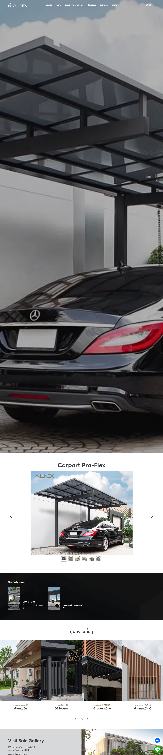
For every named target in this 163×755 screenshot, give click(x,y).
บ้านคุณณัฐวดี (143, 708)
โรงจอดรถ (92, 4)
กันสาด (58, 4)
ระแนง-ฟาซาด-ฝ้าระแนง (75, 4)
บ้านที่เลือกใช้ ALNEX (20, 705)
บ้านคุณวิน (20, 708)
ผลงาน (114, 4)
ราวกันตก (104, 4)
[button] (152, 516)
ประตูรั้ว (49, 4)
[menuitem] (148, 5)
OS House (61, 708)
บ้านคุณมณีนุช (102, 708)
